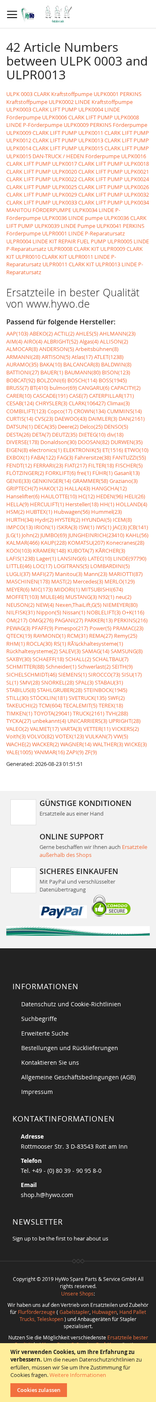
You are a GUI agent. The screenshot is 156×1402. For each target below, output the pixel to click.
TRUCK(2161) (88, 713)
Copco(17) (59, 411)
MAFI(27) (43, 574)
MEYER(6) (18, 589)
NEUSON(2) (20, 605)
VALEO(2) (17, 729)
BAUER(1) (51, 372)
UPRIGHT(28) (125, 721)
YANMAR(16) (49, 752)
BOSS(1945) (113, 380)
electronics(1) (45, 450)
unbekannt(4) (49, 721)
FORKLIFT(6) (60, 473)
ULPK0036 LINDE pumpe (72, 218)
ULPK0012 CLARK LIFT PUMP (41, 140)
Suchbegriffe (39, 1019)
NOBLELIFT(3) (104, 612)
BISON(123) (116, 372)
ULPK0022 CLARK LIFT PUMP (87, 179)
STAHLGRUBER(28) (59, 690)
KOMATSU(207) (86, 542)
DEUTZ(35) (64, 434)
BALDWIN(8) (116, 364)
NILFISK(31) (20, 612)
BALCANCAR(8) (81, 364)
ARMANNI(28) (23, 357)
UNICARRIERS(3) (87, 721)
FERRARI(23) (48, 465)
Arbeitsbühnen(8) (97, 349)
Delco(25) (91, 426)
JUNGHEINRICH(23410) (96, 535)
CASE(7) (78, 395)
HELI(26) (134, 496)
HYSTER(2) (67, 519)
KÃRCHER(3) (110, 550)
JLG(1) (13, 535)
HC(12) (86, 496)
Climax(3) (118, 403)
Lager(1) (46, 558)
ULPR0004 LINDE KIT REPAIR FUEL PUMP (56, 241)
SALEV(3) (70, 651)
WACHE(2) (18, 744)
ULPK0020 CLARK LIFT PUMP (87, 171)
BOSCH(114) (82, 380)
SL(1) (12, 682)
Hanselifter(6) (23, 496)
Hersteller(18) (82, 504)
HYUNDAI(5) (96, 519)
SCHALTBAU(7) (110, 659)
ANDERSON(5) (56, 349)
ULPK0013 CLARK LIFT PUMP (113, 140)
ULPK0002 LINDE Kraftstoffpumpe (91, 102)
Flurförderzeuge (36, 1312)
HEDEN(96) (109, 496)
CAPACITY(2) (126, 388)
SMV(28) (30, 682)
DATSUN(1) (19, 426)
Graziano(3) (123, 481)
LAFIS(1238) (20, 558)
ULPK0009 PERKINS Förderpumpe (105, 125)
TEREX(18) (111, 705)
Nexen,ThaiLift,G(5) (78, 605)
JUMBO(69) (53, 535)
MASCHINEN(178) (28, 581)
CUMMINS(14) (124, 411)
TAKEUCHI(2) (21, 705)
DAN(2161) (132, 418)
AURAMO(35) (22, 364)
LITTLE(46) (19, 566)
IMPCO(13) (19, 527)
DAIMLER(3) (102, 418)
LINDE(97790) (129, 558)
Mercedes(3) (88, 581)
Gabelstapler (74, 1312)
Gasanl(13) (127, 473)
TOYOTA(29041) (53, 713)
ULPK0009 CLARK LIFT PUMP (41, 132)
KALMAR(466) (23, 542)
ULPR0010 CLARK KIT (41, 256)
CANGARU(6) (93, 388)
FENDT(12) (19, 465)
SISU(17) (131, 674)
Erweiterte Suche (45, 1033)
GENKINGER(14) (51, 481)
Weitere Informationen (78, 1375)
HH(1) (107, 504)
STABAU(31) (109, 682)
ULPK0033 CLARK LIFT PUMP (87, 202)
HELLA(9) (17, 504)
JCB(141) (138, 527)
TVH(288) (117, 713)
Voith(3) (16, 736)
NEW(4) (45, 605)
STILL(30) (17, 698)
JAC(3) (120, 527)
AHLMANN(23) (117, 333)
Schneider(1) (61, 666)
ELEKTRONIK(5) (82, 450)
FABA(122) (43, 457)
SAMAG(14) (95, 651)
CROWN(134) (90, 411)
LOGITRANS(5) (71, 566)
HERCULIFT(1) (47, 504)
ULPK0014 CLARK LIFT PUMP (41, 148)
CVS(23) (44, 418)
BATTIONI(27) (22, 372)
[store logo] (49, 14)
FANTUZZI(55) (129, 457)
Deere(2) (68, 426)
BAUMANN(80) (82, 372)
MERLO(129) (119, 581)
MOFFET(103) (22, 597)
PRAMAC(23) (128, 628)
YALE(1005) (19, 752)
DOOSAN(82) (93, 442)
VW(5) (121, 736)
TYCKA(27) (18, 721)
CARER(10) (19, 395)
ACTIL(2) (64, 333)
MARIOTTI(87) (126, 574)
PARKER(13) (98, 620)
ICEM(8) (122, 519)
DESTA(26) (18, 434)
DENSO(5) (116, 426)
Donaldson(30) (58, 442)
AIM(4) (14, 341)
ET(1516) (112, 450)
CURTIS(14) (19, 418)
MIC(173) (42, 589)
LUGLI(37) (18, 574)
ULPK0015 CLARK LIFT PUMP (113, 148)
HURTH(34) (20, 519)
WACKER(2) (45, 744)
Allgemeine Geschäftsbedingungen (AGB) (78, 1077)
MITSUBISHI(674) (102, 589)
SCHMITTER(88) (25, 666)
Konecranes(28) (125, 542)
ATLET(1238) (109, 357)
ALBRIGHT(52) (61, 341)
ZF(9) (91, 752)
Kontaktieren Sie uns (50, 1062)
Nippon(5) (48, 612)
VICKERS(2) (125, 729)
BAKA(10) (51, 364)
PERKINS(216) (131, 620)
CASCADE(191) (50, 395)
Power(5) (100, 628)
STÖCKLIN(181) (48, 698)
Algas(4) (89, 341)
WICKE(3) (135, 744)
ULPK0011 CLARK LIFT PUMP (113, 132)
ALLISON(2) (114, 341)
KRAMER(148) (49, 550)
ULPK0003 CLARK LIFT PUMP (41, 109)
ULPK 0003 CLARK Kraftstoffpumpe (49, 94)
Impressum (37, 1092)
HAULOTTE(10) (59, 496)
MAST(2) (61, 581)
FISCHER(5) (129, 465)
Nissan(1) (73, 612)
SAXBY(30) (18, 659)
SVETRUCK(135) (87, 698)
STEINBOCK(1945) (105, 690)
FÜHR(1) (102, 473)
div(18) (115, 434)
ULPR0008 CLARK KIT (73, 249)
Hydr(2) (44, 519)
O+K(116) (133, 612)
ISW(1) (86, 527)
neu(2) (123, 597)
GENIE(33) (18, 481)
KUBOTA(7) (80, 550)
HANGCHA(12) (109, 488)
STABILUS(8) (21, 690)
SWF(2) (116, 698)
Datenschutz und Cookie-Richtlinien (71, 1004)
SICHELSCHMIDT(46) (31, 674)
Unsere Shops (77, 1293)
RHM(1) (15, 643)
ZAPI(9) (75, 752)
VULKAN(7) (98, 736)
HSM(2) (15, 511)
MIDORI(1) (67, 589)
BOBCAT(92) (20, 380)
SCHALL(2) (78, 659)
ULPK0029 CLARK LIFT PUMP (87, 194)
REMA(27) (101, 635)
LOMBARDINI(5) (110, 566)
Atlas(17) (82, 357)
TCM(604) (50, 705)
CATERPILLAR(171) (111, 395)
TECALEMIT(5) (80, 705)
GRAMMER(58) (90, 481)
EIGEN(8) (17, 450)
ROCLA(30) (39, 643)
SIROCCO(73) (104, 674)
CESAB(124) (20, 403)
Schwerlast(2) (94, 666)
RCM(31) (77, 635)
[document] (79, 1372)
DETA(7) (41, 434)
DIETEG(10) (92, 434)
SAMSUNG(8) (127, 651)
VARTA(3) (71, 729)
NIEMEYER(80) (120, 605)
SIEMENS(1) (72, 674)
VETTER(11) (97, 729)
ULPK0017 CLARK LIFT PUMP (87, 163)
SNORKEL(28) (57, 682)
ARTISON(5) (56, 357)
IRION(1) (44, 527)
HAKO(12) (51, 488)
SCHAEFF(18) (48, 659)
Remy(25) (125, 635)
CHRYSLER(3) (51, 403)
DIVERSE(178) (22, 442)
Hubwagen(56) (72, 511)
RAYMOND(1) (49, 635)
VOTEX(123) (69, 736)
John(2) (30, 535)
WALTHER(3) (108, 744)
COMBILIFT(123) (26, 411)
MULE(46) (52, 597)
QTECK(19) (19, 635)
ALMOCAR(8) (22, 349)
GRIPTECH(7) (22, 488)
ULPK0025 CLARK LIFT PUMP (87, 187)
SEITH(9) (122, 666)
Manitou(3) (68, 574)
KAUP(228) (54, 542)
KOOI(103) (19, 550)
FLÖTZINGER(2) (25, 473)
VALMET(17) (44, 729)
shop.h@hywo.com (47, 1195)
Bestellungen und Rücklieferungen (69, 1048)
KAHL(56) (137, 535)
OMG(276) (41, 620)
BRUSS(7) (17, 388)
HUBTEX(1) (39, 511)
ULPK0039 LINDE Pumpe (65, 226)
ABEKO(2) (41, 333)
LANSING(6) (72, 558)
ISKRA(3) (67, 527)
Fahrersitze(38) (92, 457)
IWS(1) (103, 527)
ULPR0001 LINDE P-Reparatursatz (83, 233)
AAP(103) (17, 333)
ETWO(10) (136, 450)
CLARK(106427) (87, 403)
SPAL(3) (84, 682)
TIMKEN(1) (19, 713)
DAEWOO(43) (70, 418)
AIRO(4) (33, 341)
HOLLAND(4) (131, 504)
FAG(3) (65, 457)
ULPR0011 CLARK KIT (68, 264)
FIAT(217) (75, 465)
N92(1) (106, 597)
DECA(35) (45, 426)
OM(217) (16, 620)
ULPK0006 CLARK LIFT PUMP (77, 117)
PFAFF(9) (42, 628)
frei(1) (84, 473)
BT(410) (39, 388)
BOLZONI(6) (51, 380)
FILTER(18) (101, 465)
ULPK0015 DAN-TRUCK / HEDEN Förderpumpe (63, 156)
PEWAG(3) (18, 628)
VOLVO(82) (40, 736)
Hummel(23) (106, 511)
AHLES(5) (87, 333)
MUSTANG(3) (81, 597)
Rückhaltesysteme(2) (32, 651)
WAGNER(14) (76, 744)
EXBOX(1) (18, 457)
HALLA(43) (77, 488)
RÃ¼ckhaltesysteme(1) (95, 643)
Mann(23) (95, 574)
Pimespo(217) (71, 628)
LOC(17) (42, 566)
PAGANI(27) (69, 620)
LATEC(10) (100, 558)
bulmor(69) (63, 388)
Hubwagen (104, 1312)
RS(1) (60, 643)
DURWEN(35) (127, 442)
